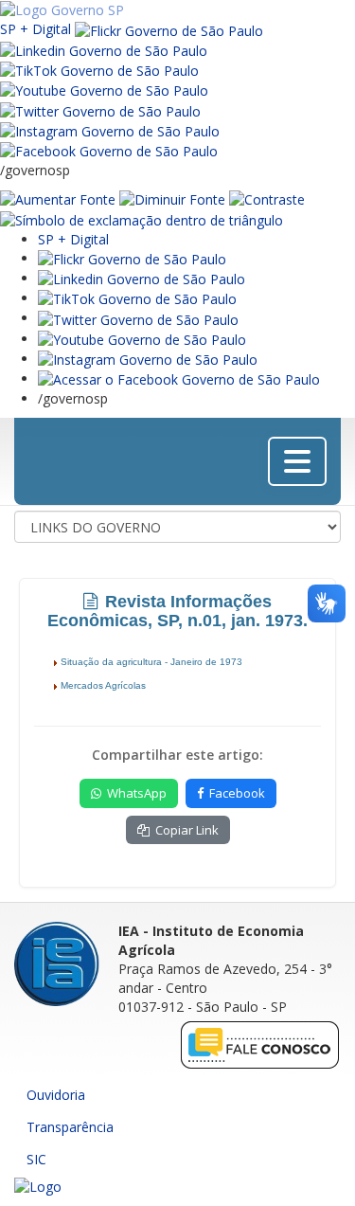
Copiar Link (187, 829)
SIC (36, 1159)
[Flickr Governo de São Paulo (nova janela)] (169, 29)
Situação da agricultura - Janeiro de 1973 (153, 662)
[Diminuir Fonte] (172, 198)
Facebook (237, 792)
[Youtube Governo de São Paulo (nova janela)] (104, 90)
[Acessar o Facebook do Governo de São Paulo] (179, 378)
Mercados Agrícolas (105, 685)
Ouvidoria (56, 1095)
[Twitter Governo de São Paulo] (138, 318)
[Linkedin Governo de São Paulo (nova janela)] (103, 50)
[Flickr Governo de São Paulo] (132, 258)
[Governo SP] (62, 9)
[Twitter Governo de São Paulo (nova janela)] (100, 109)
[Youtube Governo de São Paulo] (142, 339)
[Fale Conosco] (260, 1044)
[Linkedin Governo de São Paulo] (141, 278)
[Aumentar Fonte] (57, 198)
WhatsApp (137, 792)
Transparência (70, 1127)
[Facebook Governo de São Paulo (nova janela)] (109, 150)
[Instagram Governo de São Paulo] (110, 130)
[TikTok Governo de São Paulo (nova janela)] (99, 70)
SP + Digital (35, 29)
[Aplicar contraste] (267, 198)
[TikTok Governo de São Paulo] (137, 298)
